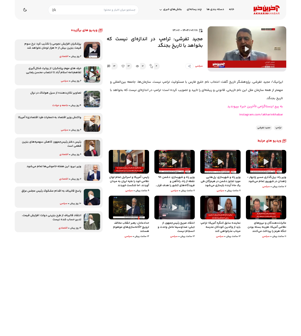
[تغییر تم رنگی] (25, 9)
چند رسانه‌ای (194, 9)
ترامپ (278, 128)
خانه (231, 9)
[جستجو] (54, 9)
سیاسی (199, 66)
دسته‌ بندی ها (215, 9)
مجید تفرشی (263, 128)
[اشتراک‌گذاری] (189, 66)
